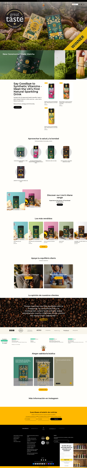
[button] (43, 467)
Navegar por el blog (43, 389)
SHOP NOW (17, 107)
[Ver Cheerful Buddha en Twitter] (43, 460)
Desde (46, 104)
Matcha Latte (61, 241)
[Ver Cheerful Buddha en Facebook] (41, 460)
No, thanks (66, 465)
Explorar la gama (43, 319)
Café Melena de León (17, 241)
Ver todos (43, 246)
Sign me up (66, 459)
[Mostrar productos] (71, 383)
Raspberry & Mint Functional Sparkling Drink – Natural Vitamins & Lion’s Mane (51, 102)
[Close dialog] (86, 444)
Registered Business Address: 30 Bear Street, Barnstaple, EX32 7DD (32, 450)
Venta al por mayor (17, 441)
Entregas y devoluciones (31, 438)
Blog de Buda (16, 438)
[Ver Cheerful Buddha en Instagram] (45, 460)
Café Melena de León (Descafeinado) (35, 241)
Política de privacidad (31, 443)
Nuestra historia (16, 437)
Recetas (15, 440)
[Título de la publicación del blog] (63, 371)
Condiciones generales (31, 445)
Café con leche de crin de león (49, 241)
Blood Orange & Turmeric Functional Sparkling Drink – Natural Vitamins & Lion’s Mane (65, 102)
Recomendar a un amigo (18, 435)
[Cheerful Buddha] (43, 4)
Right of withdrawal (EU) (31, 442)
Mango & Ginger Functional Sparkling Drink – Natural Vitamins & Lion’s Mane (50, 127)
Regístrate (56, 419)
